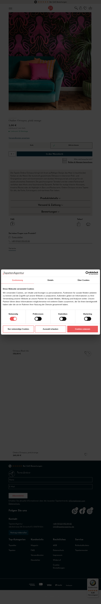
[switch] (38, 319)
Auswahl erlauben (50, 329)
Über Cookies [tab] (83, 280)
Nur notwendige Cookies (18, 329)
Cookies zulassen (82, 329)
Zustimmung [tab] (17, 280)
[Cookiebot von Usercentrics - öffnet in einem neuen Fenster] (87, 273)
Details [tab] (51, 280)
